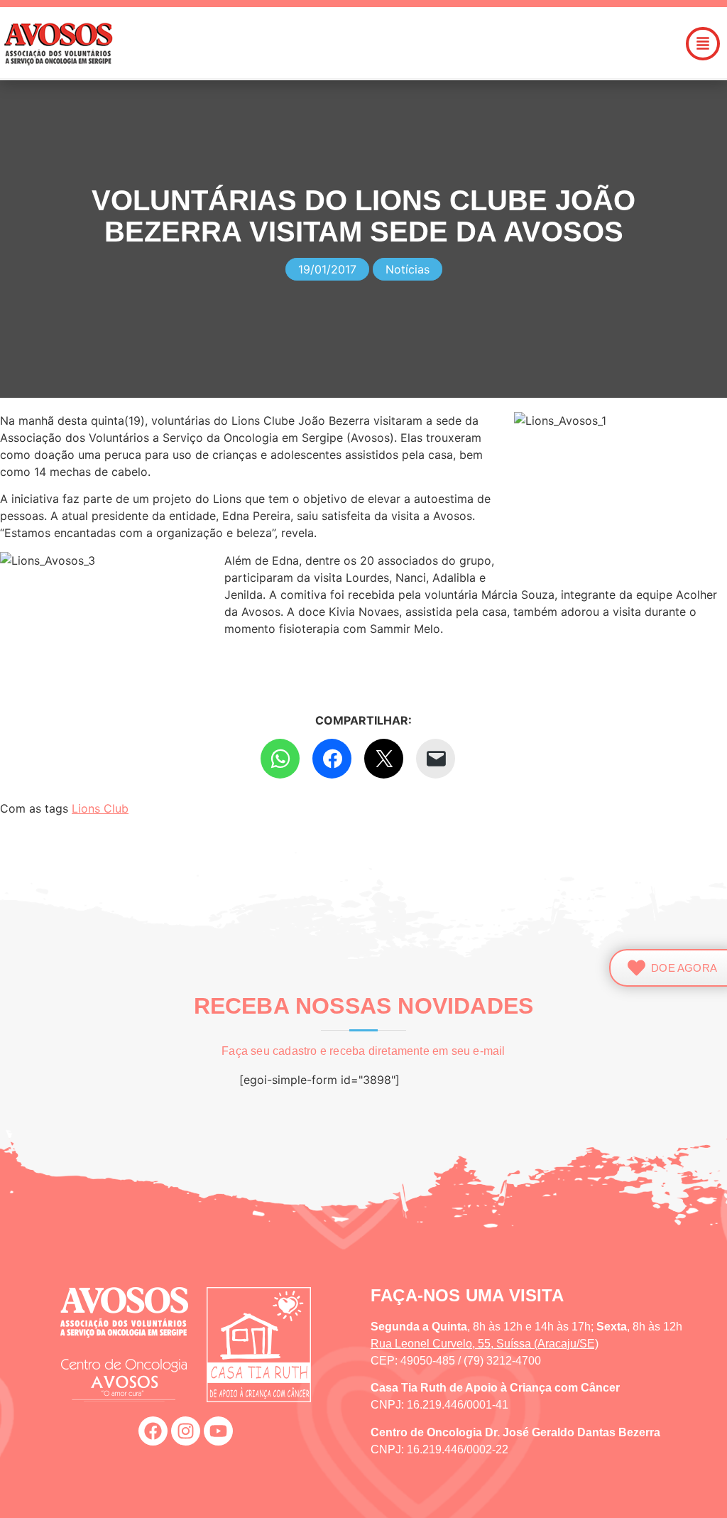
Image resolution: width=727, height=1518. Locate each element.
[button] (436, 43)
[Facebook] (153, 1431)
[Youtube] (218, 1431)
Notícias (408, 269)
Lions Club (100, 808)
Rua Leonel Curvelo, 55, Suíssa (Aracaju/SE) (484, 1344)
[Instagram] (185, 1431)
